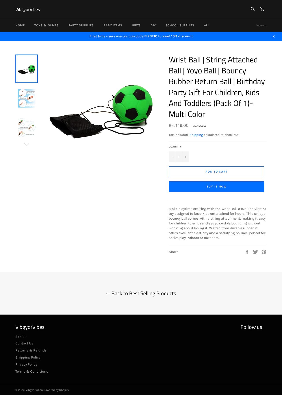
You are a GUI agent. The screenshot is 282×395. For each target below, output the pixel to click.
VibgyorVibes (27, 9)
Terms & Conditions (31, 371)
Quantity (175, 146)
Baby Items (113, 25)
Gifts (136, 25)
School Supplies (179, 25)
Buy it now (216, 186)
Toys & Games (46, 25)
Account (261, 25)
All (207, 25)
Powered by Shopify (56, 389)
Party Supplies (81, 25)
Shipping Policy (27, 357)
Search (21, 336)
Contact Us (24, 343)
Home (20, 25)
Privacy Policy (26, 364)
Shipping (196, 135)
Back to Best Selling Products (143, 293)
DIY (153, 25)
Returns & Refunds (30, 350)
